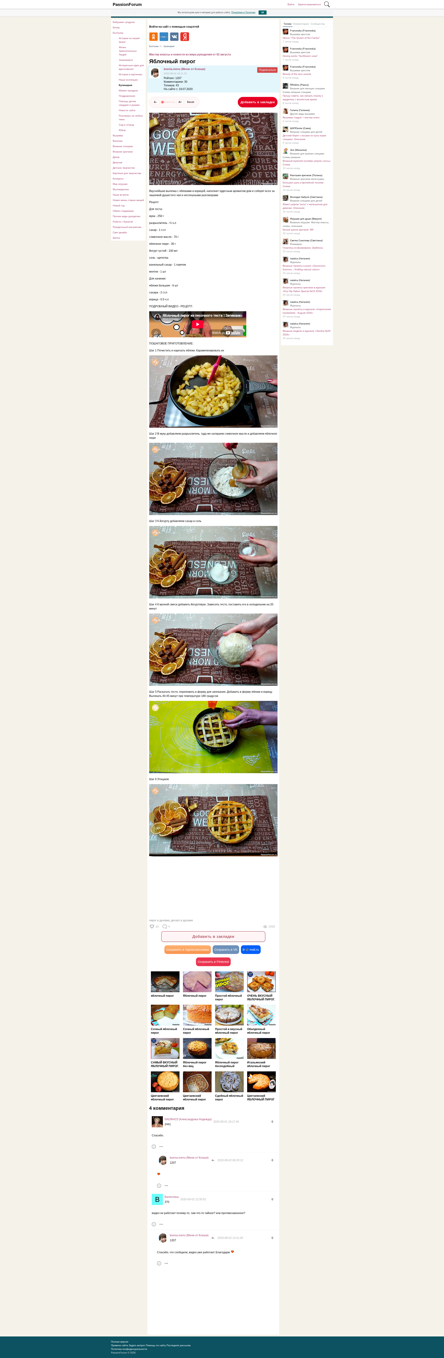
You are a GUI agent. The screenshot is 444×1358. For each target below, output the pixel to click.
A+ (180, 102)
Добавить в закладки (258, 102)
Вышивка (118, 135)
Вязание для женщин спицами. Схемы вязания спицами (304, 90)
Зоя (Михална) (298, 150)
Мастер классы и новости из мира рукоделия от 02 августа (190, 54)
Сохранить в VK (225, 949)
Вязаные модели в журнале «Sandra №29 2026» (306, 333)
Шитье (116, 237)
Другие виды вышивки (302, 113)
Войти (291, 4)
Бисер (116, 27)
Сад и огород (126, 124)
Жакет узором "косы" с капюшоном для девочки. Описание (305, 206)
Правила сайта (119, 1345)
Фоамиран (296, 244)
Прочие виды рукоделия (126, 216)
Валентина (172, 1196)
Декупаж (117, 162)
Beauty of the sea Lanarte (297, 74)
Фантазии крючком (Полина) (306, 175)
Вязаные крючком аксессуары (307, 179)
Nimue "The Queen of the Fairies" (301, 37)
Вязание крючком (123, 151)
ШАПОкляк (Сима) (300, 128)
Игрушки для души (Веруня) (306, 218)
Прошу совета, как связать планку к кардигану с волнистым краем (303, 97)
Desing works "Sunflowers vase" (300, 56)
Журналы (295, 262)
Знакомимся (126, 60)
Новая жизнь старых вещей (128, 200)
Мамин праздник (128, 90)
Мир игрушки (120, 184)
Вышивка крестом (300, 34)
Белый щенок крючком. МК (298, 229)
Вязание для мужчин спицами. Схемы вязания (304, 155)
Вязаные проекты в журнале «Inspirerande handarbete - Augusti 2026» (307, 311)
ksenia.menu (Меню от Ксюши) (184, 69)
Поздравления (127, 95)
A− (155, 102)
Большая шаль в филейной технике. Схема (303, 184)
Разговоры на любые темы (131, 117)
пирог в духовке (159, 920)
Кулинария (125, 85)
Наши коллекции (128, 79)
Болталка (118, 32)
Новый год (119, 205)
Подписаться (267, 69)
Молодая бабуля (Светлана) (306, 197)
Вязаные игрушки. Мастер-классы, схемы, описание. (306, 224)
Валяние (118, 140)
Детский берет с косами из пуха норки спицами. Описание (304, 137)
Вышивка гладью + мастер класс (301, 117)
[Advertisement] (211, 888)
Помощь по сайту (156, 1345)
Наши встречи (121, 194)
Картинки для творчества (127, 173)
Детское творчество (124, 167)
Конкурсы (118, 178)
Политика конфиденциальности (129, 1349)
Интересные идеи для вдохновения (131, 67)
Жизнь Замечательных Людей (128, 51)
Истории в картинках (130, 74)
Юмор (122, 130)
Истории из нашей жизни (129, 40)
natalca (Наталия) (300, 258)
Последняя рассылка (178, 1345)
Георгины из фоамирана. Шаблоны (303, 247)
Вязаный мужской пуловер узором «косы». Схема (307, 162)
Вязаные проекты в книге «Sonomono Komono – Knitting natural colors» (304, 267)
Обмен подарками (123, 210)
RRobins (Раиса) (299, 84)
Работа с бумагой (123, 221)
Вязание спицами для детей (306, 131)
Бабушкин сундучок (124, 22)
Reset (190, 102)
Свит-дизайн (120, 232)
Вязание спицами (123, 146)
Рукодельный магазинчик (127, 227)
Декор (116, 157)
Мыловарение (121, 189)
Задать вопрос (137, 1345)
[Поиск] (327, 4)
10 (157, 926)
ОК (262, 12)
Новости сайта (127, 110)
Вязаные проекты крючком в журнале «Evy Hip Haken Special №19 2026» (304, 289)
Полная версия (119, 1341)
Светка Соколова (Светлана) (306, 240)
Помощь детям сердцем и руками (129, 103)
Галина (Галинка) (300, 110)
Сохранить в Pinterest (213, 962)
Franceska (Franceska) (303, 30)
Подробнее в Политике (243, 12)
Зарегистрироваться (309, 4)
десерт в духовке (182, 920)
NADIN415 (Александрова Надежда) (188, 1119)
